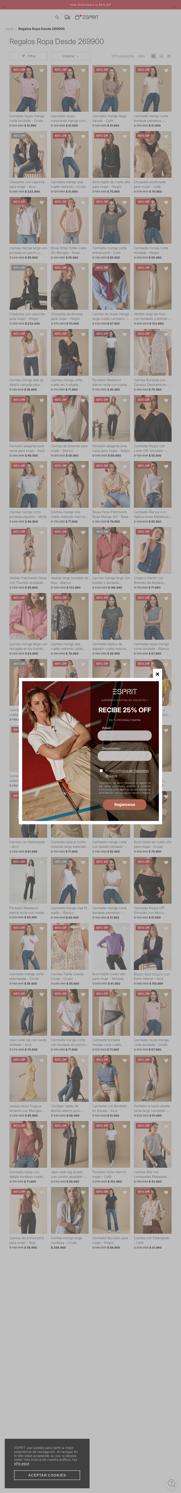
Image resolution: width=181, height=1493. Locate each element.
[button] (157, 673)
